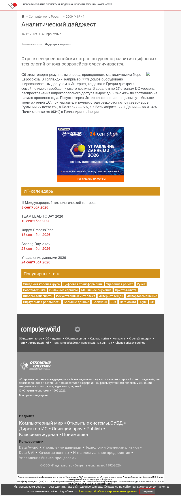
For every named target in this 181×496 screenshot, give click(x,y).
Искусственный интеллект (75, 296)
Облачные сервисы (63, 290)
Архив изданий (38, 342)
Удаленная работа (119, 284)
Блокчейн (100, 302)
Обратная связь (75, 338)
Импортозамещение (142, 296)
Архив (108, 4)
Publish (94, 428)
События (39, 4)
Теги (22, 342)
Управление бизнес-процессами (48, 458)
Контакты (119, 338)
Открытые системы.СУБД (95, 423)
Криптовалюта (126, 290)
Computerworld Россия (45, 16)
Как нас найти (99, 338)
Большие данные (76, 302)
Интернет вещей (111, 296)
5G (152, 302)
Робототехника (34, 290)
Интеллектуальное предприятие (101, 452)
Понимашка (75, 434)
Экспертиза (53, 4)
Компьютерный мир (41, 423)
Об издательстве (30, 338)
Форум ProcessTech (37, 229)
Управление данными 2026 (43, 257)
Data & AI (26, 452)
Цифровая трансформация (83, 284)
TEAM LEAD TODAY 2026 (42, 216)
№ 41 (81, 16)
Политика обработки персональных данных (82, 342)
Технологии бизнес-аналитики (112, 447)
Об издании (53, 338)
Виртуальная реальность (41, 302)
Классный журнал (38, 434)
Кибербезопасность (38, 296)
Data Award (128, 302)
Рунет (141, 284)
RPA (113, 302)
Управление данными (61, 447)
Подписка (67, 4)
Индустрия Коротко (57, 44)
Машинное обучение (96, 290)
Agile (143, 302)
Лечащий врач (67, 428)
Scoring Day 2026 (35, 243)
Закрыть (147, 491)
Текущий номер (95, 4)
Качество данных (53, 452)
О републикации (140, 338)
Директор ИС (33, 428)
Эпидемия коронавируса (41, 284)
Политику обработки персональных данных (108, 491)
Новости (28, 4)
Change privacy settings (130, 342)
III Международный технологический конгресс (58, 202)
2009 (69, 16)
